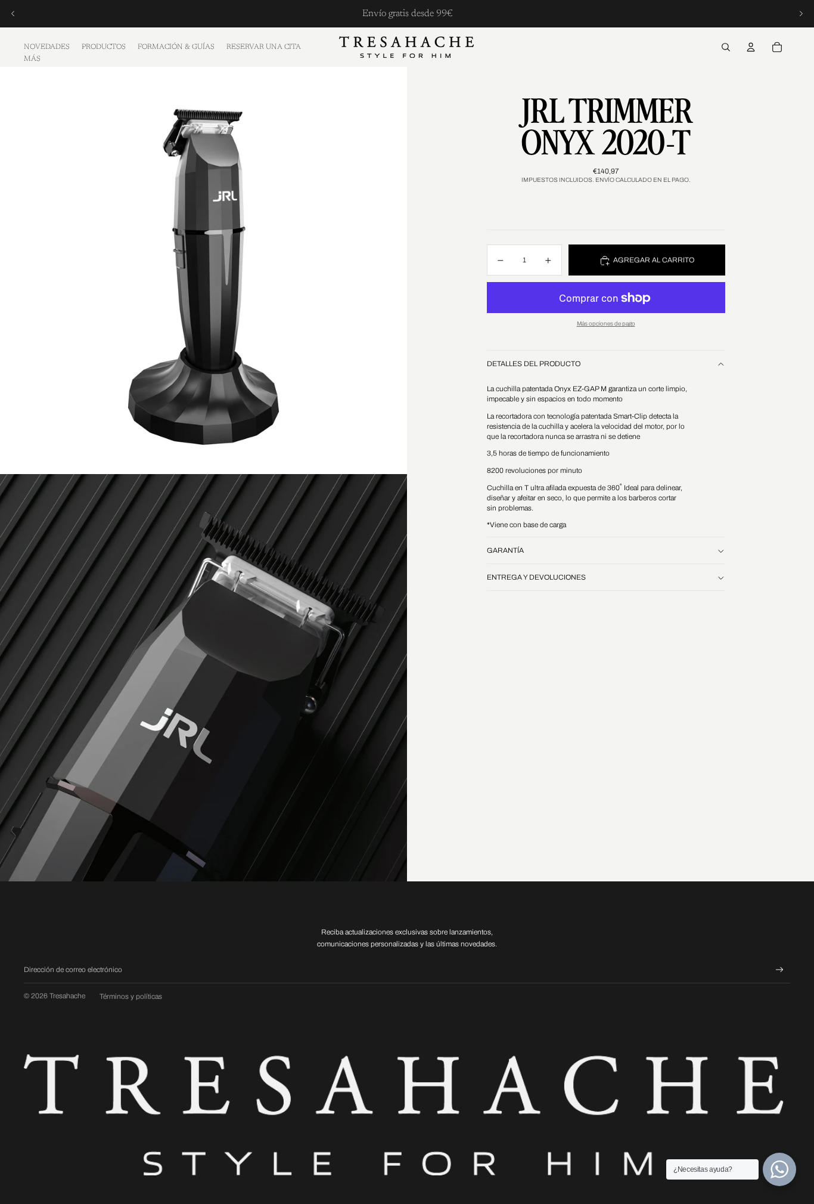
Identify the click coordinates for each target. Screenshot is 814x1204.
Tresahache (67, 996)
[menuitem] (32, 59)
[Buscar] (726, 47)
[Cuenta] (751, 47)
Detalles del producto (533, 364)
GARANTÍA (505, 551)
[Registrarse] (779, 970)
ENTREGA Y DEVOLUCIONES (536, 578)
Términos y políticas (131, 996)
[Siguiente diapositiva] (801, 14)
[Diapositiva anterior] (13, 14)
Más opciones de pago (606, 324)
